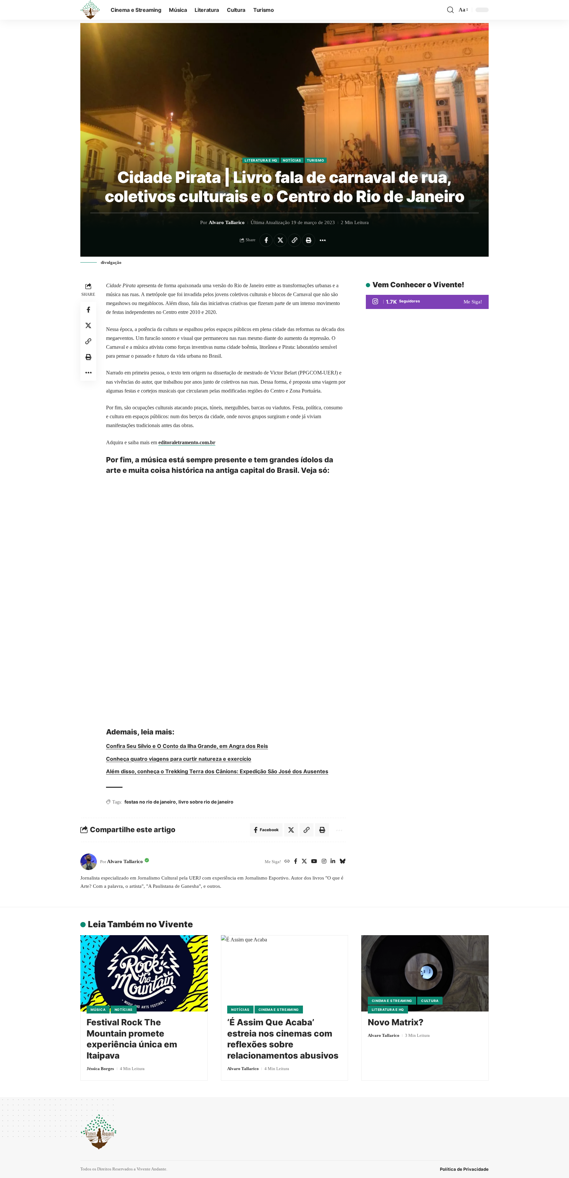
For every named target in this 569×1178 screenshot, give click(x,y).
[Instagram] (324, 861)
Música (98, 1010)
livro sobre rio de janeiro (205, 802)
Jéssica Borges (100, 1068)
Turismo (315, 160)
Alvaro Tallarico (227, 222)
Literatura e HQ (261, 160)
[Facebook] (295, 861)
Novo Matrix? (395, 1022)
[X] (304, 861)
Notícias (292, 160)
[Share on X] (280, 240)
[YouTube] (314, 861)
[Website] (287, 861)
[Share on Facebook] (266, 240)
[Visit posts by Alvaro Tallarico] (88, 862)
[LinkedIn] (333, 861)
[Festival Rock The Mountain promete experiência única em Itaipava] (144, 973)
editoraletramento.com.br (186, 442)
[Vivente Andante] (90, 10)
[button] (450, 9)
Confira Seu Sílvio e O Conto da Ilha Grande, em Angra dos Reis (187, 746)
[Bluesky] (342, 861)
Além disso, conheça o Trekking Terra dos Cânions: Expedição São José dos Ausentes (217, 771)
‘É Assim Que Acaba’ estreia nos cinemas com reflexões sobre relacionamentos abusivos (283, 1039)
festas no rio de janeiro (150, 802)
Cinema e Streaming (278, 1010)
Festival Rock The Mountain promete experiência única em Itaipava (132, 1039)
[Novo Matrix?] (425, 973)
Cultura (430, 1001)
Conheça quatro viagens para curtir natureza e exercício (178, 758)
